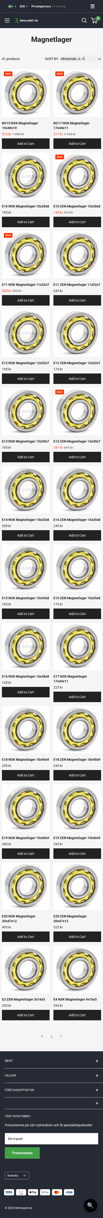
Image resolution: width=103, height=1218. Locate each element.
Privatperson (41, 6)
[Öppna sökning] (84, 20)
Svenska (12, 1175)
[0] (94, 20)
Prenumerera (22, 1153)
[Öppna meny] (7, 20)
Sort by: (52, 59)
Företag (60, 6)
